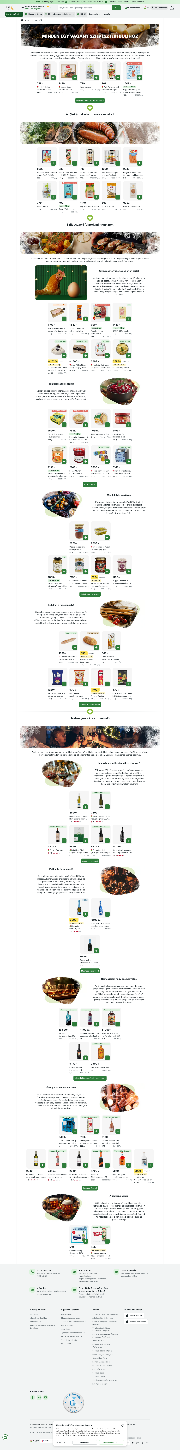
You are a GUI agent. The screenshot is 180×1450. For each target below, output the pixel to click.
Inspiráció (93, 14)
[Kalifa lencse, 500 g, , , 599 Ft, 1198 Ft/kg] (111, 190)
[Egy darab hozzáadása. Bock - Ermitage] (64, 840)
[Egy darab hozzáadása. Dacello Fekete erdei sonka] (107, 319)
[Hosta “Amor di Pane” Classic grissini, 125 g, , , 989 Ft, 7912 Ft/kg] (111, 641)
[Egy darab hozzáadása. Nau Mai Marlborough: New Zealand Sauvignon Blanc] (85, 806)
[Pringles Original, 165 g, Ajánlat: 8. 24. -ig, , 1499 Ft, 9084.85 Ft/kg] (101, 677)
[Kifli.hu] (22, 20)
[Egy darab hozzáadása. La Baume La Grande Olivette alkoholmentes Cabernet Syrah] (85, 1165)
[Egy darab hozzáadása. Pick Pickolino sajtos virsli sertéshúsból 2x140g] (117, 163)
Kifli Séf (83, 14)
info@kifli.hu (85, 1270)
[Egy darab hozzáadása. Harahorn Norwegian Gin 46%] (74, 1024)
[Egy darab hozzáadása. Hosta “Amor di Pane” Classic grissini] (117, 647)
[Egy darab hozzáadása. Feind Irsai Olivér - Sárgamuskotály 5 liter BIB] (85, 840)
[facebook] (32, 1397)
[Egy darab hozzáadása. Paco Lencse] (96, 77)
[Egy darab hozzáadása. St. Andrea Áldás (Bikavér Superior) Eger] (107, 840)
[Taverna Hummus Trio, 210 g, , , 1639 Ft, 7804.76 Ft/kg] (101, 418)
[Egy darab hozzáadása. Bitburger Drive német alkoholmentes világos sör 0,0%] (96, 1131)
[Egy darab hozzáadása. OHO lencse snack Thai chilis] (85, 684)
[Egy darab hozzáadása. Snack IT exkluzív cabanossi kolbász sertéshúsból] (85, 319)
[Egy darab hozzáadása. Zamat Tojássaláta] (128, 355)
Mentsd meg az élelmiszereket (61, 14)
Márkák (107, 14)
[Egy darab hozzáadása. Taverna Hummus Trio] (107, 424)
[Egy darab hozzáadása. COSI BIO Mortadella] (128, 319)
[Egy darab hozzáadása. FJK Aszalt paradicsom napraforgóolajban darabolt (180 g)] (107, 571)
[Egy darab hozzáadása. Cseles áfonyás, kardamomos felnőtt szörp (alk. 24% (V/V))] (96, 1024)
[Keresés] (116, 7)
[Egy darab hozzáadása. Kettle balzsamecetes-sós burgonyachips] (64, 684)
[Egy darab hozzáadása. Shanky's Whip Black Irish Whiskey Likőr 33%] (117, 1024)
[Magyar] (146, 7)
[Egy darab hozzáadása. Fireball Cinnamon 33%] (107, 1057)
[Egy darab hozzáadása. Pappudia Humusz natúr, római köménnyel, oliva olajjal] (85, 424)
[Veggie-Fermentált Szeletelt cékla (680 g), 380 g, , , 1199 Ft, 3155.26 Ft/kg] (122, 565)
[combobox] (85, 7)
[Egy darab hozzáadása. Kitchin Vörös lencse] (74, 197)
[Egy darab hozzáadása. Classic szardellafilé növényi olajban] (85, 537)
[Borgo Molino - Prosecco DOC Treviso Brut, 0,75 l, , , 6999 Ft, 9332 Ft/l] (90, 944)
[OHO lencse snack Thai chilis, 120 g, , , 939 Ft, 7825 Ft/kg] (79, 677)
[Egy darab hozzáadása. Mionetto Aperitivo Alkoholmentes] (128, 1165)
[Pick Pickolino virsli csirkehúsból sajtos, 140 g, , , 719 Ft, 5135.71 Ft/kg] (90, 157)
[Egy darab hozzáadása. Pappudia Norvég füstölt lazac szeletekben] (139, 77)
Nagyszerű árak (35, 14)
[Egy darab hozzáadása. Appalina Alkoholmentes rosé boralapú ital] (64, 1165)
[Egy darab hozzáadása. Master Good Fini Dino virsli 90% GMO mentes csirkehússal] (74, 163)
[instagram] (39, 1397)
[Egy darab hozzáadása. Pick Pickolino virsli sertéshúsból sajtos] (117, 77)
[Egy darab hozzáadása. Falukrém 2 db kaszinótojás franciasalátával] (107, 355)
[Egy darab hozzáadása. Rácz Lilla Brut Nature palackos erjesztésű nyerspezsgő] (107, 914)
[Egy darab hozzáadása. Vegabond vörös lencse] (96, 197)
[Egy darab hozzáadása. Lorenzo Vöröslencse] (139, 197)
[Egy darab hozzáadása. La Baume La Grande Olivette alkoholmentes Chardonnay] (42, 1165)
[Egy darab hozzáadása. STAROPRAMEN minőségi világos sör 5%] (107, 1241)
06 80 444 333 (44, 1270)
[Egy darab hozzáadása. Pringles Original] (107, 684)
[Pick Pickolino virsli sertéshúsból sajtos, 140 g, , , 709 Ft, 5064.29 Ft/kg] (111, 71)
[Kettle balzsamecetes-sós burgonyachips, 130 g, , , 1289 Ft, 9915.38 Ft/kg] (57, 677)
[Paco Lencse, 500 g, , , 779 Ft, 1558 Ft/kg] (90, 71)
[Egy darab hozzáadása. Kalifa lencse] (117, 197)
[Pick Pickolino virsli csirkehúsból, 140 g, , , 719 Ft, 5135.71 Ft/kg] (47, 71)
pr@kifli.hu (42, 1288)
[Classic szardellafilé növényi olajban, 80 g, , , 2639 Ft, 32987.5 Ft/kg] (79, 531)
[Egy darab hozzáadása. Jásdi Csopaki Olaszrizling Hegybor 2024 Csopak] (107, 806)
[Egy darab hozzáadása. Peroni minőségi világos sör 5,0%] (85, 1241)
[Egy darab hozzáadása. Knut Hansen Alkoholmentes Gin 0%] (150, 1165)
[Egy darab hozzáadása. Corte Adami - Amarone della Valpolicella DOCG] (128, 840)
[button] (159, 8)
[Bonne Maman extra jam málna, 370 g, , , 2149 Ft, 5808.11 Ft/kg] (79, 455)
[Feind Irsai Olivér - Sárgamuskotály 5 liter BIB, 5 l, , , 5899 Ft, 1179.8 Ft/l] (79, 834)
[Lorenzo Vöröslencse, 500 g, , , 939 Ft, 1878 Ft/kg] (133, 190)
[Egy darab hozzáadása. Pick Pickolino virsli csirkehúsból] (53, 77)
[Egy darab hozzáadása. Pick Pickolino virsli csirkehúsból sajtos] (96, 163)
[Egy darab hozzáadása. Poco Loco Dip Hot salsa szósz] (128, 424)
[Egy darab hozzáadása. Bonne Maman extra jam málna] (85, 461)
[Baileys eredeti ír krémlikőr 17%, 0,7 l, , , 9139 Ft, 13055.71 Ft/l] (79, 1051)
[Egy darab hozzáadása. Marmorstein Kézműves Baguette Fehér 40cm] (74, 647)
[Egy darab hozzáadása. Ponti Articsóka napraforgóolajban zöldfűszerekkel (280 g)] (85, 571)
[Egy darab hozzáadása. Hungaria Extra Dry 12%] (85, 914)
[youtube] (45, 1397)
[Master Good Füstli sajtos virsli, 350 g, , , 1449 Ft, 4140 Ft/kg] (68, 71)
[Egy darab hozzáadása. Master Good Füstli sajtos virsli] (74, 77)
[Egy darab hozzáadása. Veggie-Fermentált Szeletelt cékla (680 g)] (128, 571)
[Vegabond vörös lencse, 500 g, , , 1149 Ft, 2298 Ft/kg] (90, 190)
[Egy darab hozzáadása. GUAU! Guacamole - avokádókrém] (64, 424)
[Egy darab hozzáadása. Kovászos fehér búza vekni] (96, 647)
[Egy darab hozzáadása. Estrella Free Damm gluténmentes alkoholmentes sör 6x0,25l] (74, 1131)
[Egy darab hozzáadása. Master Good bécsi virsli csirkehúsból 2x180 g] (53, 163)
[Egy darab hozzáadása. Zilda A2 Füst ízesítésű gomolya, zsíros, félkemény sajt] (85, 355)
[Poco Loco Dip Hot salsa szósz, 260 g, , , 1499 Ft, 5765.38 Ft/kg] (122, 418)
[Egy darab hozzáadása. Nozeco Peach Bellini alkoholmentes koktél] (117, 1131)
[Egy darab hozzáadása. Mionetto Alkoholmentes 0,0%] (107, 1165)
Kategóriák (14, 14)
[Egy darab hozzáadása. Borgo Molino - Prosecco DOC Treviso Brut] (96, 950)
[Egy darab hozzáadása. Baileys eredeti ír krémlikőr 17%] (85, 1057)
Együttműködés (128, 1270)
